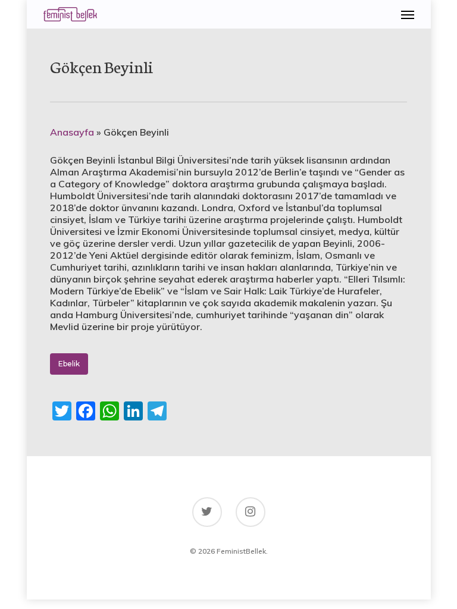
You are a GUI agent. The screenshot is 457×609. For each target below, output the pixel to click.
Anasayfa (72, 132)
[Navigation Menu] (407, 14)
